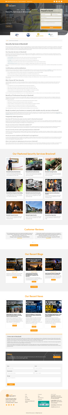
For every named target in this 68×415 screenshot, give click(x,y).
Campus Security (10, 61)
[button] (32, 242)
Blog (61, 9)
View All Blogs (34, 286)
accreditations (49, 69)
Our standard (27, 399)
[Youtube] (61, 1)
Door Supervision (10, 58)
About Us (23, 9)
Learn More (8, 26)
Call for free (57, 357)
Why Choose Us (35, 9)
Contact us (56, 9)
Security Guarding (10, 57)
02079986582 (23, 1)
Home (18, 9)
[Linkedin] (57, 1)
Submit (51, 27)
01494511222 (29, 1)
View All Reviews (34, 245)
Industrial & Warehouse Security (12, 63)
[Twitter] (59, 1)
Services (26, 397)
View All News (34, 330)
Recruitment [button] (49, 9)
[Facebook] (54, 1)
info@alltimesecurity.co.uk (12, 1)
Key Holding (9, 60)
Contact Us (40, 399)
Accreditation (42, 9)
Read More (14, 277)
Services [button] (28, 9)
